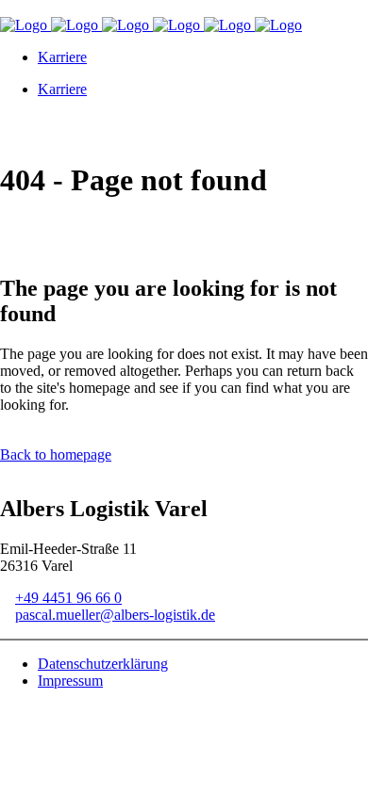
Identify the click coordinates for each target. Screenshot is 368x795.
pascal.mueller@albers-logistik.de (115, 615)
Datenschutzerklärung (103, 664)
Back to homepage (55, 454)
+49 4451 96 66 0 (68, 598)
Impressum (70, 681)
